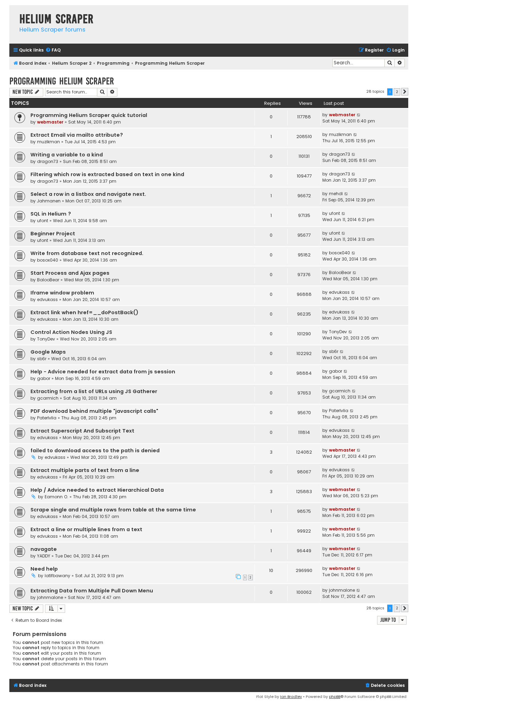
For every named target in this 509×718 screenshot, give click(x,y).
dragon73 (47, 161)
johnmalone (50, 597)
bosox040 (47, 260)
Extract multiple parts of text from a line (84, 470)
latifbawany (57, 576)
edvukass (47, 299)
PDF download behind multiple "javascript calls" (94, 411)
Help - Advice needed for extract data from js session (102, 371)
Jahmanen (49, 201)
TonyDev (46, 339)
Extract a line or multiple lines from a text (86, 529)
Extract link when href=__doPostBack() (84, 312)
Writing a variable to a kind (66, 154)
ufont (42, 221)
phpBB (334, 696)
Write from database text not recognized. (86, 253)
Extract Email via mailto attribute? (76, 134)
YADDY (43, 556)
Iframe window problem (62, 292)
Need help (44, 568)
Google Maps (48, 351)
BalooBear (48, 280)
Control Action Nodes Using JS (71, 332)
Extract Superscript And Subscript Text (82, 430)
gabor (43, 378)
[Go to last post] (359, 115)
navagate (43, 549)
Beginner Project (52, 233)
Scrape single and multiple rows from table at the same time (113, 509)
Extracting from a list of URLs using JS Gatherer (93, 391)
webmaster (50, 122)
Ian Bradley (291, 696)
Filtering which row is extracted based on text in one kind (107, 174)
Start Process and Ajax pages (69, 273)
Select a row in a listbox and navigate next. (88, 194)
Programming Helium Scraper (61, 81)
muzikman (48, 142)
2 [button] (397, 91)
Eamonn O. (56, 497)
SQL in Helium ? (50, 213)
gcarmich (48, 398)
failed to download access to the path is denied (95, 450)
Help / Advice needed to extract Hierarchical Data (97, 490)
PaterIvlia (46, 418)
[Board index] (12, 12)
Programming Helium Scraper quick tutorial (88, 115)
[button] (404, 92)
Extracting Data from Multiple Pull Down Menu (91, 590)
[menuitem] (53, 50)
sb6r (41, 359)
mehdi (336, 194)
